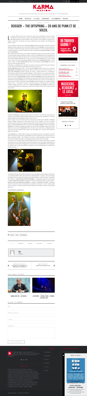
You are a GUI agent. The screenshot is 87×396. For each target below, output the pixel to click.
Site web (10, 319)
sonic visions (33, 384)
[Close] (63, 355)
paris (24, 382)
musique (26, 380)
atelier (10, 369)
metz (22, 380)
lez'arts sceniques (19, 377)
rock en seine (17, 384)
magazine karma (12, 380)
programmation (30, 382)
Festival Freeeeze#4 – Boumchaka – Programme (76, 386)
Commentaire (11, 326)
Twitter (30, 243)
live (25, 377)
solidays (27, 384)
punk (17, 235)
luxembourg (35, 377)
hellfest (10, 375)
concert (35, 371)
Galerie (65, 18)
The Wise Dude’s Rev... (64, 68)
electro (28, 373)
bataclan (24, 369)
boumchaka (29, 369)
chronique (26, 371)
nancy (30, 380)
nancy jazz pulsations (13, 382)
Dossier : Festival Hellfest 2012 (43, 264)
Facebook (21, 243)
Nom (9, 306)
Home (21, 18)
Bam (20, 369)
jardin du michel (28, 375)
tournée (20, 386)
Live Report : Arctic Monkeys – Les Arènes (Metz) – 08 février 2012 (19, 265)
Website (20, 253)
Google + (50, 243)
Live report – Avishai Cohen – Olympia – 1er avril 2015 (43, 297)
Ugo (19, 251)
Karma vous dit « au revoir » (19, 296)
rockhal (22, 384)
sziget (16, 386)
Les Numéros (56, 18)
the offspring (23, 235)
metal (18, 380)
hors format (15, 375)
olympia (20, 382)
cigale (31, 371)
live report (29, 377)
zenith (30, 386)
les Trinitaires (11, 377)
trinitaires (25, 386)
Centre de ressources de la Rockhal (15, 371)
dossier (12, 235)
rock (36, 382)
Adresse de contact (13, 312)
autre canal (15, 369)
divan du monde (17, 373)
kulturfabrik (35, 375)
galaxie (37, 373)
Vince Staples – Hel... (64, 75)
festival (32, 373)
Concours (45, 18)
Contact (46, 370)
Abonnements (47, 355)
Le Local (37, 18)
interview (21, 375)
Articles (28, 18)
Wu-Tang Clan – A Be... (64, 72)
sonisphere (11, 386)
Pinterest (39, 243)
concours (10, 373)
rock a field (11, 384)
